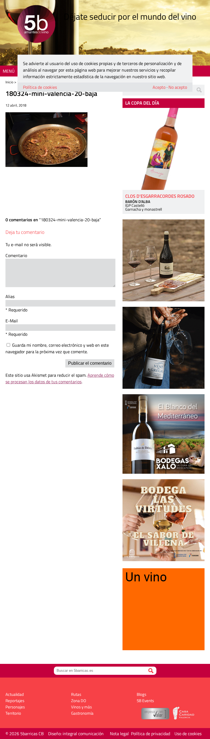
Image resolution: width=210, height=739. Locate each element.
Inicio (9, 82)
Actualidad (14, 694)
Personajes (15, 707)
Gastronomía (82, 713)
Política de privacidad (150, 733)
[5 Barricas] (36, 24)
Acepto (159, 87)
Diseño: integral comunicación (76, 733)
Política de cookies (40, 87)
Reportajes (14, 700)
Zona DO (78, 700)
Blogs (141, 694)
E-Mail (11, 320)
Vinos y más (81, 707)
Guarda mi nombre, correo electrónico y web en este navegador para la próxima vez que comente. (57, 348)
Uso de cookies (188, 733)
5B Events (145, 700)
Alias (9, 296)
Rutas (76, 694)
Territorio (13, 713)
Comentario (16, 255)
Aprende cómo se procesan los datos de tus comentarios (59, 378)
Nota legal (119, 733)
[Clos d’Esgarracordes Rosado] (163, 149)
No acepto (177, 87)
